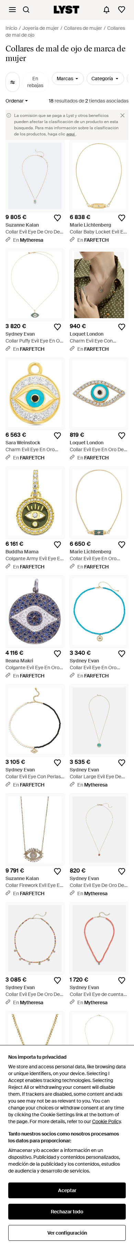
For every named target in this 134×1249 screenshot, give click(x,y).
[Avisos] (106, 9)
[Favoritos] (122, 9)
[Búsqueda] (26, 9)
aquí (71, 134)
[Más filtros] (12, 82)
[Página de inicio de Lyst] (66, 9)
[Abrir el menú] (12, 9)
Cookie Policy (106, 1121)
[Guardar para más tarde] (57, 218)
